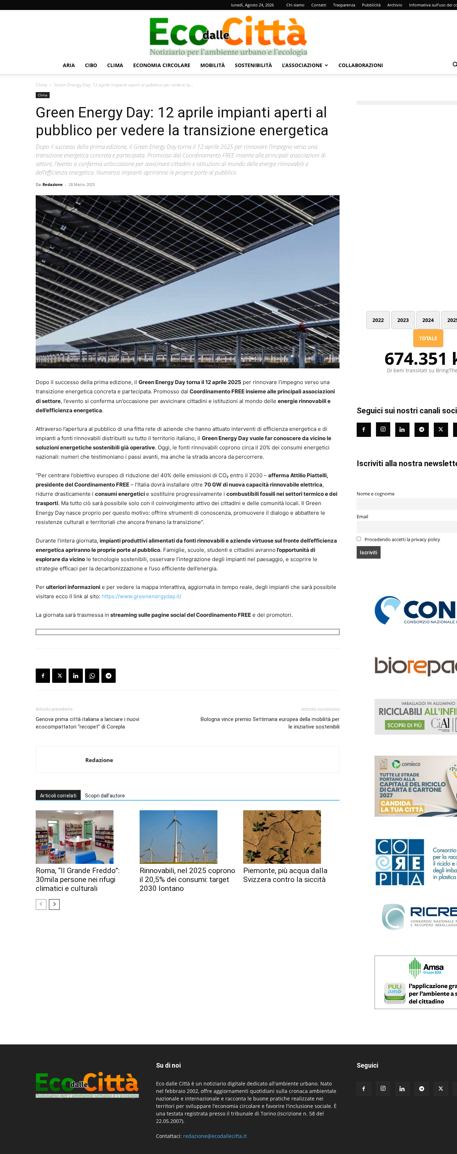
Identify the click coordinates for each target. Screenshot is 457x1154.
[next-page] (54, 904)
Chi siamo (295, 4)
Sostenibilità (253, 65)
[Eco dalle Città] (228, 33)
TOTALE (428, 338)
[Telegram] (108, 676)
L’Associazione (302, 65)
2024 (428, 320)
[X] (59, 676)
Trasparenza (344, 4)
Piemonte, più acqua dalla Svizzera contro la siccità (285, 875)
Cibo (91, 65)
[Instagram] (383, 429)
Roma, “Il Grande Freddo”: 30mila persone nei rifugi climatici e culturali (78, 879)
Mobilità (212, 65)
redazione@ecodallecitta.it (215, 1136)
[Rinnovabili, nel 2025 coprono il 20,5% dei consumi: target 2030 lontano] (188, 837)
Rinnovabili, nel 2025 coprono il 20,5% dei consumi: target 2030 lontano (187, 879)
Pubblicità (371, 4)
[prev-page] (41, 904)
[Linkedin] (76, 676)
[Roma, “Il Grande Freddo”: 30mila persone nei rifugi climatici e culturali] (84, 837)
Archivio (394, 4)
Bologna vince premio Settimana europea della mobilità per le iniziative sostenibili (270, 723)
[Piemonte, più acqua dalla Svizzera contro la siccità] (291, 837)
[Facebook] (43, 676)
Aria (69, 65)
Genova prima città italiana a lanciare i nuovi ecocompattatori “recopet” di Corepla (87, 723)
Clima (115, 65)
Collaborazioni (360, 65)
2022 (378, 320)
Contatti (318, 4)
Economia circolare (161, 65)
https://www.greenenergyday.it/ (141, 596)
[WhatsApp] (92, 676)
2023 (403, 320)
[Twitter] (441, 430)
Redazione (52, 184)
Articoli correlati (58, 795)
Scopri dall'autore (105, 795)
